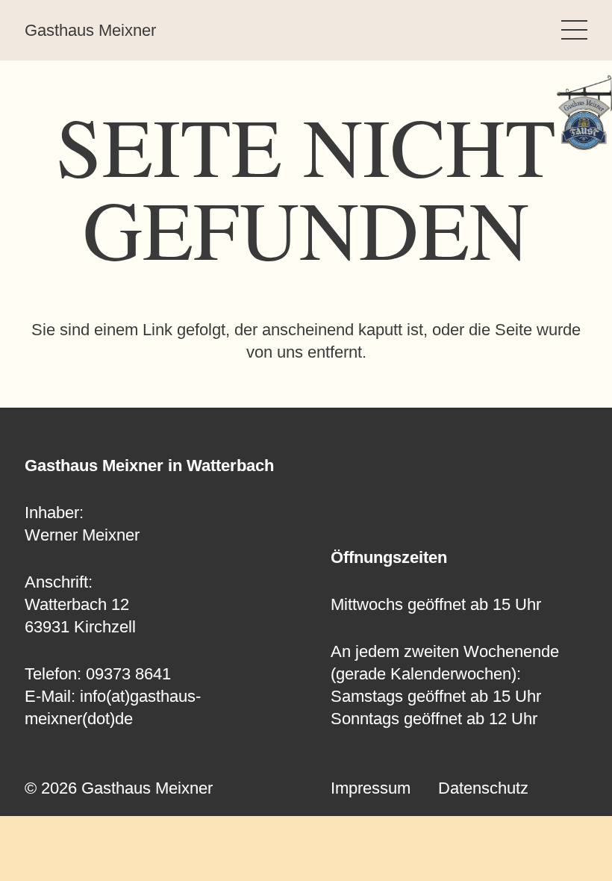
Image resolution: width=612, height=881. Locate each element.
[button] (575, 30)
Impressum (370, 788)
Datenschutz (483, 788)
